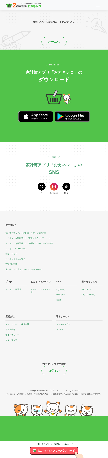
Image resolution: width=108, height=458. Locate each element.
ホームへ (54, 41)
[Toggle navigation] (98, 5)
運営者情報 (10, 329)
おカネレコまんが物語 (15, 259)
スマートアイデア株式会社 (17, 324)
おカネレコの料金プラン (16, 248)
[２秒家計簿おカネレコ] (23, 5)
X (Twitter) (60, 289)
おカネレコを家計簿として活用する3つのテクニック (28, 238)
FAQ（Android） (88, 294)
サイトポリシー (12, 335)
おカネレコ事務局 (13, 289)
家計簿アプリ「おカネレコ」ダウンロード (24, 269)
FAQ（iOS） (87, 289)
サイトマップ (11, 340)
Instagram (60, 294)
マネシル (60, 329)
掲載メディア (11, 254)
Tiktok (58, 300)
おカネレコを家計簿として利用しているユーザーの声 (29, 243)
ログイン (54, 370)
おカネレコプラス (64, 324)
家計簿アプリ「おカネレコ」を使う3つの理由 (25, 233)
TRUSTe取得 (11, 264)
